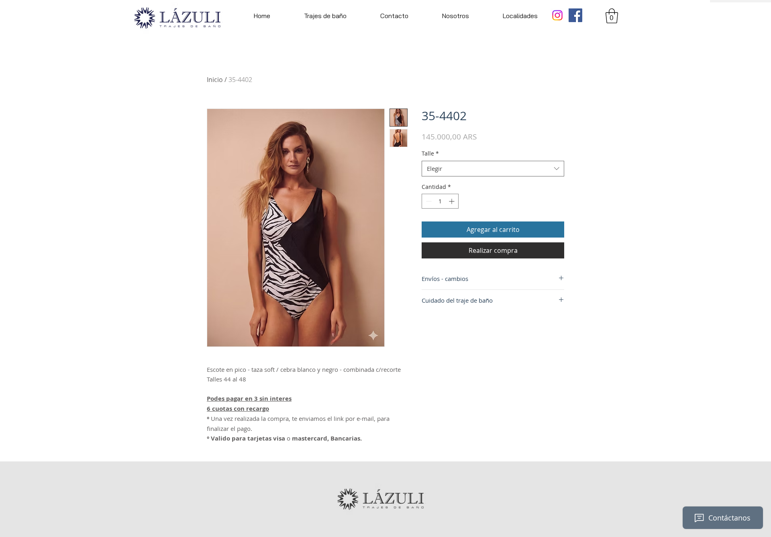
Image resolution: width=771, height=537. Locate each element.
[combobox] (493, 168)
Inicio (215, 79)
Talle (430, 153)
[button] (325, 16)
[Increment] (452, 201)
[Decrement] (428, 201)
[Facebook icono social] (575, 15)
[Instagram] (557, 15)
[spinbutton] (440, 201)
